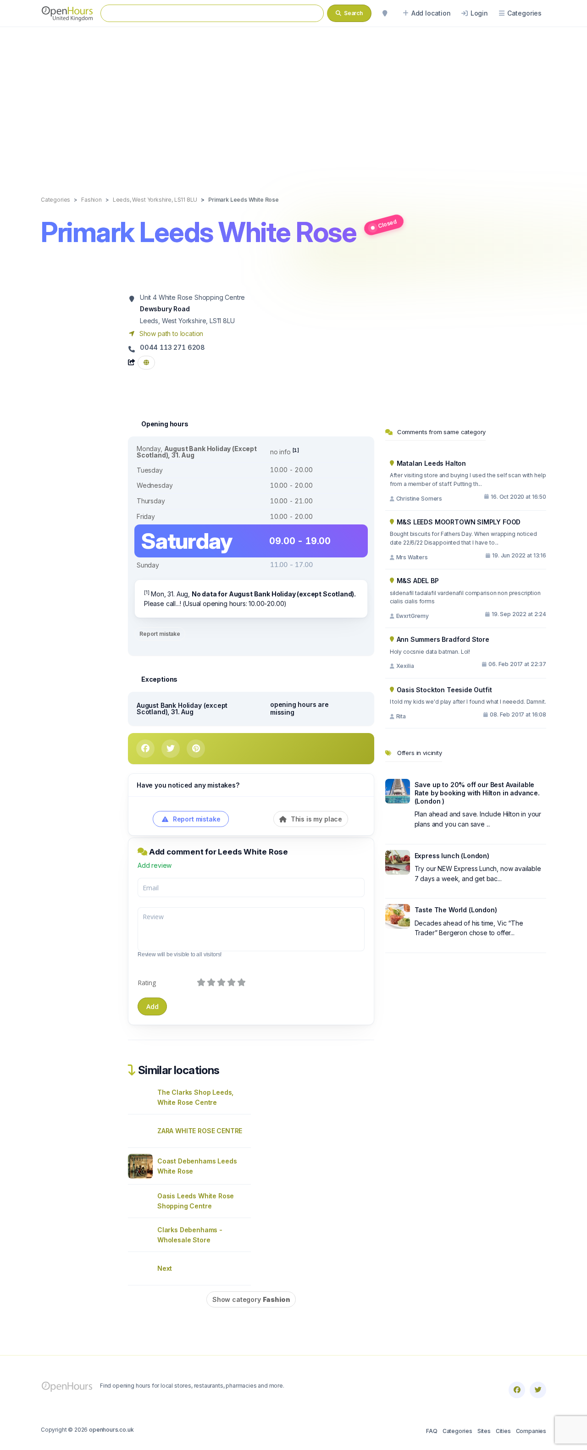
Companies (531, 1431)
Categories (457, 1431)
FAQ (431, 1431)
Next (164, 1268)
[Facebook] (517, 1390)
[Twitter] (538, 1390)
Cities (503, 1431)
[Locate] (384, 13)
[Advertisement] (293, 102)
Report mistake (159, 633)
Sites (484, 1431)
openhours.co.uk (111, 1429)
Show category (251, 1299)
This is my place (315, 819)
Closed (387, 223)
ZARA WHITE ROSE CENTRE (199, 1131)
